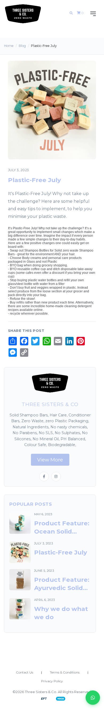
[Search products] (71, 13)
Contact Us (24, 672)
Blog (22, 46)
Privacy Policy (52, 681)
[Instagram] (56, 476)
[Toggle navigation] (92, 14)
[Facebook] (44, 476)
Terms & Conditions (64, 672)
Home (9, 46)
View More (50, 460)
